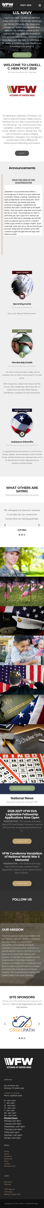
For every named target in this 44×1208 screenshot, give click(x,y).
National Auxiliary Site (12, 1194)
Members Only (9, 1166)
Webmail (7, 1184)
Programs (7, 1156)
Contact (7, 1164)
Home (6, 1151)
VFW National (9, 1189)
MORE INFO (22, 55)
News (6, 1161)
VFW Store (8, 1192)
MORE (22, 153)
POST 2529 (25, 5)
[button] (9, 52)
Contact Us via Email (11, 1093)
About (6, 1154)
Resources (8, 1159)
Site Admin (8, 1182)
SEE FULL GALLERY (22, 788)
